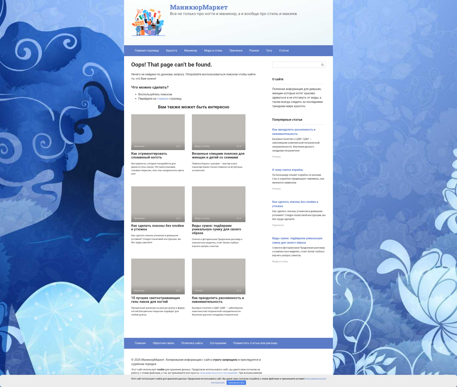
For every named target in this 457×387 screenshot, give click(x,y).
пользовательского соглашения (218, 372)
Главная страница (147, 50)
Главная (140, 343)
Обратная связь (163, 343)
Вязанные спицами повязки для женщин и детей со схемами (218, 155)
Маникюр (190, 50)
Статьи (284, 50)
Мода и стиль (213, 50)
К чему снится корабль (287, 170)
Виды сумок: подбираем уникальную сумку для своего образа (216, 229)
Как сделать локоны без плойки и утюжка (157, 227)
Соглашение (218, 343)
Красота (171, 50)
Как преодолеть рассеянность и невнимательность (218, 300)
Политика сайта (192, 343)
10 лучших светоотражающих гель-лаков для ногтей (155, 300)
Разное (254, 50)
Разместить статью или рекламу (255, 343)
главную (163, 98)
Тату (269, 50)
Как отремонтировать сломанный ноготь (149, 155)
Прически (235, 50)
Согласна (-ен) (236, 382)
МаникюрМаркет (199, 7)
